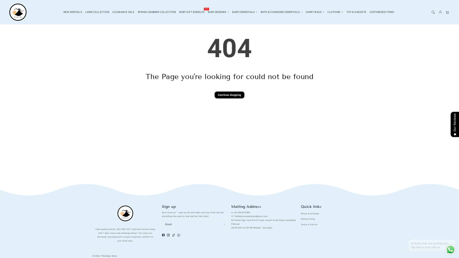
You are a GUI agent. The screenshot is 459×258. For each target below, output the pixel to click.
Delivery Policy (308, 219)
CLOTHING (333, 12)
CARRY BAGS (313, 12)
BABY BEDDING (217, 12)
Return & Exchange (310, 213)
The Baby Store (109, 256)
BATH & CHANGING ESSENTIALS (280, 12)
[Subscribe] (224, 224)
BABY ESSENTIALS (243, 12)
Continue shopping (229, 95)
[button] (433, 12)
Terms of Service (309, 224)
